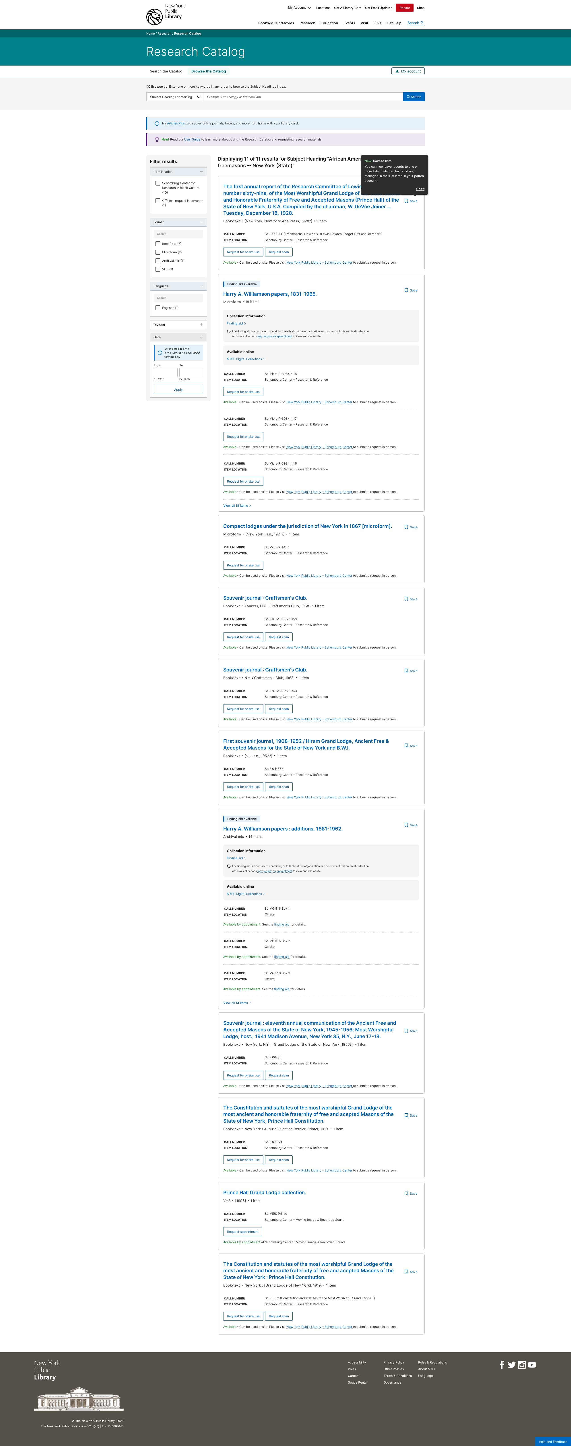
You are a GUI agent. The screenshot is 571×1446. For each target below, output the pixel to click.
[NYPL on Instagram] (521, 1365)
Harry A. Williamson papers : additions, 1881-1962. (283, 829)
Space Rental (357, 1382)
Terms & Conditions (398, 1376)
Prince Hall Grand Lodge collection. (264, 1192)
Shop (421, 8)
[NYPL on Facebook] (501, 1365)
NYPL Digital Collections (244, 359)
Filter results (163, 161)
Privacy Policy (394, 1362)
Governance (392, 1382)
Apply (178, 389)
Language (425, 1376)
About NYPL (427, 1369)
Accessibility (357, 1362)
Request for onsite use (243, 252)
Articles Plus (176, 123)
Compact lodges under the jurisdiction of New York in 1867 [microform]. (307, 526)
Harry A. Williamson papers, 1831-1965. (270, 294)
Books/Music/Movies (276, 23)
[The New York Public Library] (165, 14)
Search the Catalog (166, 71)
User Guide (192, 139)
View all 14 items (235, 1003)
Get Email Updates (378, 8)
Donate (404, 8)
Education (329, 23)
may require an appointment (274, 336)
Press (352, 1369)
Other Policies (394, 1369)
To (181, 365)
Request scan (279, 252)
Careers (353, 1376)
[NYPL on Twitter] (511, 1365)
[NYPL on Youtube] (532, 1365)
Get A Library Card (348, 8)
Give (377, 23)
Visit (364, 23)
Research (307, 23)
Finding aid (235, 323)
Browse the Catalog (208, 71)
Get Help (394, 23)
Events (349, 23)
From (157, 365)
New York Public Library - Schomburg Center (319, 262)
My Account (297, 7)
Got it (420, 189)
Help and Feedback (553, 1442)
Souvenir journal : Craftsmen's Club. (265, 598)
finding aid (282, 924)
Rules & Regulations (432, 1362)
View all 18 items (235, 505)
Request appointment (243, 1231)
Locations (323, 8)
